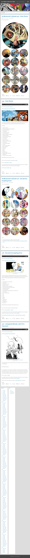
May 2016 (4, 524)
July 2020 (4, 471)
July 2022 (4, 444)
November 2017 (5, 506)
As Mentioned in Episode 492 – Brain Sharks (15, 16)
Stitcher (9, 375)
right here (18, 165)
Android (12, 108)
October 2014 (4, 545)
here (8, 19)
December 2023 (5, 424)
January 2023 (4, 437)
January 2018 (4, 504)
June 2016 (4, 523)
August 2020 (4, 470)
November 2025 (5, 398)
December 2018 (5, 492)
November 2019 (5, 479)
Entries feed (11, 391)
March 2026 (4, 394)
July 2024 (4, 417)
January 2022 (4, 450)
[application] (15, 104)
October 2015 (4, 531)
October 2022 (4, 440)
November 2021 (5, 452)
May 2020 (4, 473)
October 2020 (4, 467)
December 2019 (5, 478)
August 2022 (4, 443)
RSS (14, 108)
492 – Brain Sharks (7, 101)
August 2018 (4, 497)
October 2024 (4, 413)
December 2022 (5, 438)
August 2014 (4, 548)
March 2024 (4, 421)
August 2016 (4, 521)
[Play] (2, 104)
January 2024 (4, 423)
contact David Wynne (18, 380)
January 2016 (4, 528)
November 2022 (5, 439)
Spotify (10, 108)
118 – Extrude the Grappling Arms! (12, 253)
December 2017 (5, 505)
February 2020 (4, 476)
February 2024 (4, 422)
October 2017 (4, 507)
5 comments (11, 182)
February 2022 (4, 449)
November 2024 (5, 412)
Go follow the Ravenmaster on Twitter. (8, 239)
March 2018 (4, 502)
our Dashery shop (8, 167)
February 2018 (4, 503)
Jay (8, 327)
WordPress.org (12, 393)
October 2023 (4, 426)
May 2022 (4, 446)
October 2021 (4, 453)
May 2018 (4, 500)
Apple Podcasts (7, 108)
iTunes (6, 375)
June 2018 (4, 499)
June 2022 (4, 445)
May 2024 (4, 419)
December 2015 (5, 529)
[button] (15, 35)
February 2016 (4, 527)
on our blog (15, 160)
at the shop (17, 272)
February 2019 (4, 490)
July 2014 (4, 549)
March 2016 (4, 526)
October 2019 (4, 480)
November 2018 (5, 493)
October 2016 (4, 518)
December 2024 (5, 411)
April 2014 (4, 552)
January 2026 (4, 396)
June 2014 (4, 550)
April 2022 (4, 447)
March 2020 (4, 475)
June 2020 (4, 472)
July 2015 (4, 535)
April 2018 (4, 501)
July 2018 (4, 498)
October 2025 (4, 399)
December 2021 (5, 451)
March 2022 (4, 448)
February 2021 (4, 463)
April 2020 (4, 474)
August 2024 (4, 416)
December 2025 (5, 397)
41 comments (11, 254)
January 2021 (4, 464)
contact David (21, 272)
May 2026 (4, 392)
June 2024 (4, 418)
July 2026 (4, 390)
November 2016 (5, 517)
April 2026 (4, 393)
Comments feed (12, 392)
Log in (11, 390)
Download (11, 106)
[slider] (27, 104)
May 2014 (4, 551)
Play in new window (6, 106)
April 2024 (4, 420)
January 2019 (4, 491)
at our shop (12, 380)
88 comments (12, 327)
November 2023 (5, 425)
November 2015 (5, 530)
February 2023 (4, 436)
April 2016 (4, 525)
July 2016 (4, 522)
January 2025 (4, 410)
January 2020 (4, 477)
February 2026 (4, 395)
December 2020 (5, 465)
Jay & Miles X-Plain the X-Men (8, 1)
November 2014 (5, 544)
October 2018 (4, 494)
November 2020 (5, 466)
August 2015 (4, 534)
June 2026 (4, 391)
